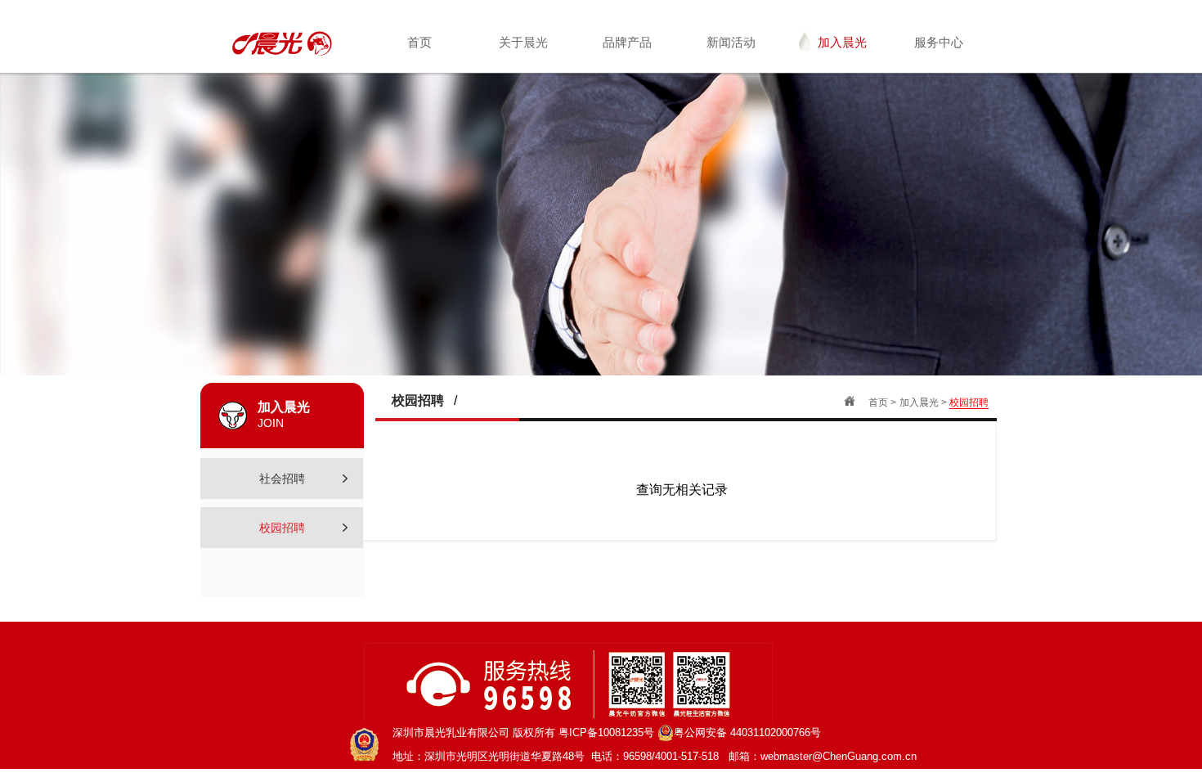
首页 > (882, 402)
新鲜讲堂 (640, 159)
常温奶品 (640, 105)
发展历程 (536, 132)
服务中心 (938, 42)
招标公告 (744, 105)
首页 (419, 42)
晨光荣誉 (536, 186)
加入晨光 (842, 42)
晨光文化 (536, 105)
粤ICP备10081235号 (606, 732)
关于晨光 (523, 42)
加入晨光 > (924, 402)
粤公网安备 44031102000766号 (747, 732)
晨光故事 (536, 159)
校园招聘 (847, 105)
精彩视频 (744, 78)
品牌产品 (627, 42)
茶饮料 (640, 132)
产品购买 (951, 78)
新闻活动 (731, 42)
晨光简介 (536, 78)
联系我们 (951, 105)
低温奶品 (640, 78)
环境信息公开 (744, 132)
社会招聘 (847, 78)
